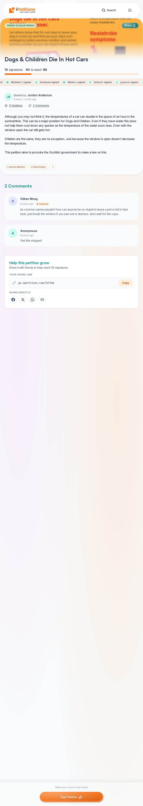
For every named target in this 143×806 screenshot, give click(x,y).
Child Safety (38, 167)
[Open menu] (130, 10)
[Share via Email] (42, 300)
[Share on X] (23, 300)
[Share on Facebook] (13, 300)
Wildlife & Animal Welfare (20, 25)
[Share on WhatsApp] (32, 300)
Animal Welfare (16, 167)
